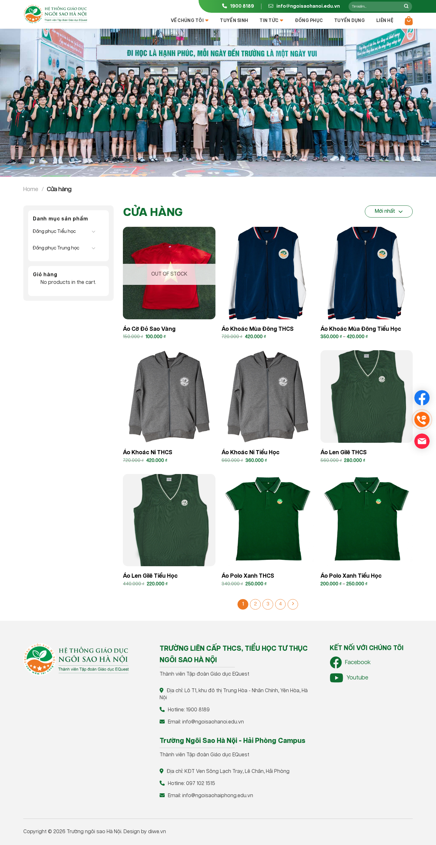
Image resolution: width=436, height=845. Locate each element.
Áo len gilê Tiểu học (150, 576)
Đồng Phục (309, 21)
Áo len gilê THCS (343, 453)
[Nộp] (406, 6)
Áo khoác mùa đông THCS (258, 329)
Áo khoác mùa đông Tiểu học (360, 329)
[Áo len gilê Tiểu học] (169, 520)
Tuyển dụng (349, 21)
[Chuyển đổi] (93, 231)
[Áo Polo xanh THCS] (268, 520)
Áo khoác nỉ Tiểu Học (251, 453)
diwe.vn (157, 831)
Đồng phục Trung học (56, 248)
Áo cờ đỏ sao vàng (149, 329)
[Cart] (409, 20)
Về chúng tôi (187, 21)
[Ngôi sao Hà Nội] (55, 14)
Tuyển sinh (234, 21)
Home (30, 189)
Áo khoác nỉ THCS (147, 453)
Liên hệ (384, 21)
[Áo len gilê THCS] (366, 396)
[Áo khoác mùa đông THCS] (268, 273)
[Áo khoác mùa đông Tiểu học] (366, 273)
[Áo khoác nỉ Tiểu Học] (268, 396)
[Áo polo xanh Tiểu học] (366, 520)
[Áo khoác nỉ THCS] (169, 396)
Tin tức (268, 21)
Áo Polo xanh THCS (248, 576)
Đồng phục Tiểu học (54, 231)
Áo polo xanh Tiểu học (351, 576)
